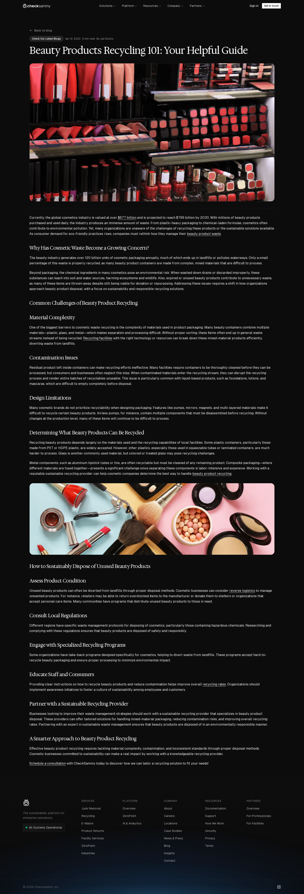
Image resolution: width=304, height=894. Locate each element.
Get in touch (271, 5)
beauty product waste (204, 234)
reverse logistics (242, 591)
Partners (196, 5)
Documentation (215, 808)
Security (210, 830)
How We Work (214, 823)
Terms (209, 845)
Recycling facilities (97, 338)
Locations (170, 823)
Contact (169, 860)
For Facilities (255, 823)
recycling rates (214, 684)
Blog (167, 845)
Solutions (106, 5)
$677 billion (127, 218)
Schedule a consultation (47, 763)
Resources (150, 5)
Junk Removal (91, 808)
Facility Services (92, 838)
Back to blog (43, 30)
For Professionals (259, 816)
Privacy (210, 838)
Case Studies (173, 830)
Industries (88, 853)
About (168, 808)
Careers (169, 816)
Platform (128, 5)
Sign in (254, 5)
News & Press (173, 838)
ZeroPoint (88, 845)
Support (210, 816)
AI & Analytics (132, 823)
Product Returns (92, 830)
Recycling (88, 816)
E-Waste (87, 823)
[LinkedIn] (279, 887)
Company (174, 5)
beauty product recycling (211, 474)
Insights (169, 853)
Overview (129, 808)
